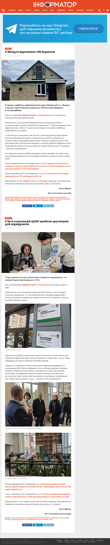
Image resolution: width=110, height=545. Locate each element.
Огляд (83, 542)
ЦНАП (50, 519)
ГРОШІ (44, 10)
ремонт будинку (41, 200)
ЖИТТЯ (28, 10)
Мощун (52, 199)
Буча (13, 518)
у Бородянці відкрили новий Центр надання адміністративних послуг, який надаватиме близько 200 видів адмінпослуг (38, 487)
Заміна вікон (32, 199)
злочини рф (43, 199)
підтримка (55, 518)
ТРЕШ (52, 10)
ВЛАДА (36, 10)
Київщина (61, 10)
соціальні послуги (18, 519)
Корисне (79, 10)
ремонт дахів (54, 200)
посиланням (44, 115)
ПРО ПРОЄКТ (92, 542)
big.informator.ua (12, 543)
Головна (11, 10)
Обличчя (90, 10)
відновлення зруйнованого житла (25, 197)
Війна (20, 10)
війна (42, 197)
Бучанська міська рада (25, 518)
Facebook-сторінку (48, 181)
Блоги (70, 10)
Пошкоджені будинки (25, 200)
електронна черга (42, 518)
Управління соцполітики (37, 519)
